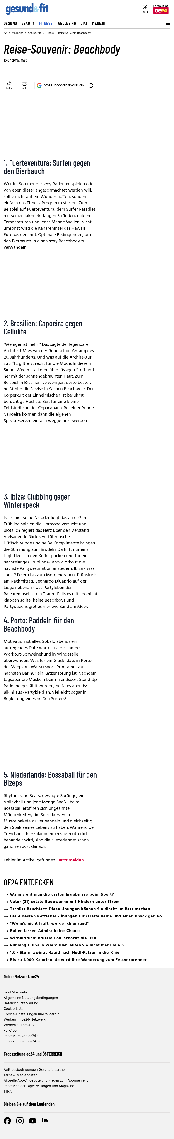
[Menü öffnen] (167, 23)
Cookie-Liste (13, 1009)
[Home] (5, 33)
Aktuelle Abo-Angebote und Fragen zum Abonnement (46, 1081)
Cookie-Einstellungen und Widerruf (31, 1014)
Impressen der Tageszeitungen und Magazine (39, 1086)
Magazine (17, 33)
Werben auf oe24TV (19, 1025)
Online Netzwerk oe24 (21, 976)
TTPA (8, 1092)
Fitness (46, 23)
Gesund (10, 23)
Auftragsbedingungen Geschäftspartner (35, 1070)
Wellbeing (66, 23)
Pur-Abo (10, 1031)
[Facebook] (7, 1120)
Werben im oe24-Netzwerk (25, 1020)
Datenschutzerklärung (21, 1003)
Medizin (98, 23)
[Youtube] (32, 1120)
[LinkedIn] (45, 1120)
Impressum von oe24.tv (22, 1041)
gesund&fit (34, 33)
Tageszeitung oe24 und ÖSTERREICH (33, 1053)
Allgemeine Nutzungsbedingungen (31, 998)
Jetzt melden (71, 860)
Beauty (27, 23)
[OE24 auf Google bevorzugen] (91, 85)
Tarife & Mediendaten (20, 1075)
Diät (84, 23)
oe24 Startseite (15, 992)
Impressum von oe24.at (22, 1036)
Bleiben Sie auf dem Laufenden (29, 1104)
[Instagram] (20, 1120)
